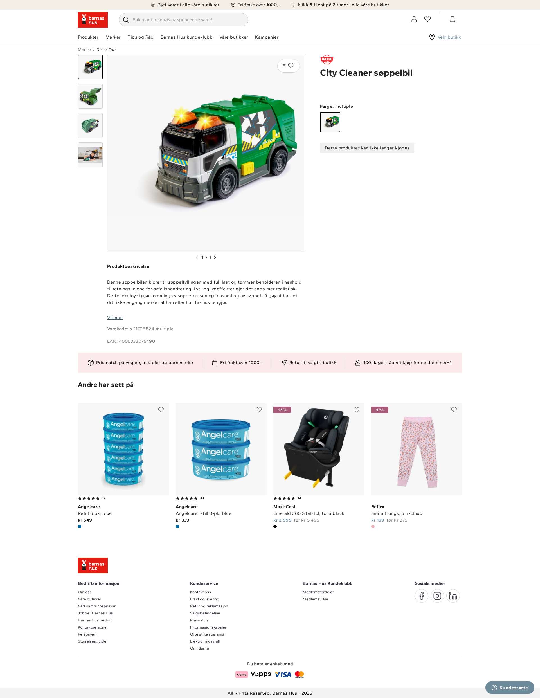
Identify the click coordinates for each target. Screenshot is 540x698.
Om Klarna (199, 648)
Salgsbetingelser (205, 613)
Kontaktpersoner (93, 627)
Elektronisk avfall (205, 641)
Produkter (88, 37)
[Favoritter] (427, 19)
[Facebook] (421, 596)
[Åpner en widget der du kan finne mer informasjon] (509, 688)
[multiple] (330, 122)
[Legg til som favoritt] (161, 410)
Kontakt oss (200, 592)
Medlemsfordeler (318, 592)
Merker (113, 37)
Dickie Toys (106, 49)
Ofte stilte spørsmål (207, 634)
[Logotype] (93, 20)
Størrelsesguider (93, 641)
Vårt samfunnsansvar (97, 606)
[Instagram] (437, 596)
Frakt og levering (204, 599)
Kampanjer (267, 37)
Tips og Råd (141, 37)
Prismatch (199, 620)
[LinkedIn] (453, 596)
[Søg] (126, 19)
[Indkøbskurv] (453, 20)
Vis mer (115, 317)
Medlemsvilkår (315, 599)
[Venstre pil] (197, 257)
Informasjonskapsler (208, 627)
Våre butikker (233, 37)
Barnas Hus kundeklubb (187, 37)
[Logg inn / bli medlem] (414, 19)
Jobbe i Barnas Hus (95, 613)
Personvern (88, 634)
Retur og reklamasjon (209, 606)
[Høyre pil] (215, 257)
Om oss (84, 592)
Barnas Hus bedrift (95, 620)
